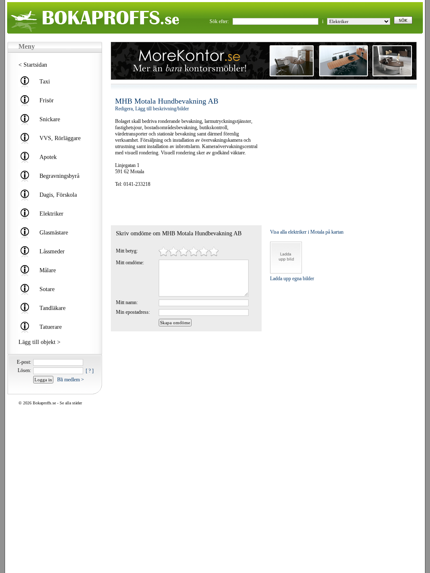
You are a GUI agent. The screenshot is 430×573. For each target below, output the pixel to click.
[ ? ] (90, 371)
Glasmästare (53, 232)
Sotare (47, 289)
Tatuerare (50, 327)
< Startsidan (32, 65)
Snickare (49, 119)
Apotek (48, 157)
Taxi (44, 81)
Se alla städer (71, 403)
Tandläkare (52, 308)
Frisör (46, 100)
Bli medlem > (70, 380)
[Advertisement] (164, 206)
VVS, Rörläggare (60, 138)
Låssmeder (52, 251)
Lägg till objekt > (39, 342)
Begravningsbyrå (59, 176)
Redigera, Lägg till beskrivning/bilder (152, 109)
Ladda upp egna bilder (292, 278)
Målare (47, 270)
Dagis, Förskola (58, 195)
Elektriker (51, 214)
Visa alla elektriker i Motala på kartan (306, 232)
